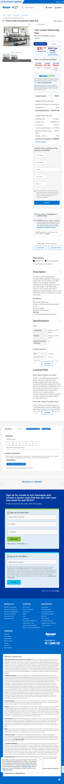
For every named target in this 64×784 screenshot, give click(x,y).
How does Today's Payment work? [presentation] (46, 402)
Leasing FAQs (40, 369)
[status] (32, 499)
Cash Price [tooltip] (38, 125)
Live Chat (25, 618)
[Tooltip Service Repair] (58, 261)
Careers (58, 1)
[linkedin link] (58, 643)
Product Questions (12, 453)
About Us (6, 634)
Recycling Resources (47, 620)
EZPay (24, 614)
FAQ (24, 616)
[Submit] (23, 7)
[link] (41, 24)
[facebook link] (46, 643)
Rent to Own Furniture (10, 607)
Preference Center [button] (7, 770)
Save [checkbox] (58, 20)
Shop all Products (9, 618)
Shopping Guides (46, 609)
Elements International (13, 18)
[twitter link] (48, 643)
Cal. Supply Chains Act (48, 611)
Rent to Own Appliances (10, 611)
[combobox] (32, 7)
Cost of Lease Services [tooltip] (42, 128)
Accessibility (45, 607)
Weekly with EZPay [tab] (40, 44)
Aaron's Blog (7, 636)
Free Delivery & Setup (47, 614)
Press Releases (8, 647)
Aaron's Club (26, 607)
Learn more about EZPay (45, 82)
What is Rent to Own (28, 623)
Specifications (41, 320)
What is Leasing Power (29, 625)
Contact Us (26, 611)
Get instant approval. (11, 1)
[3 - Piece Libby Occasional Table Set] (6, 57)
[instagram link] (56, 643)
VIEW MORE (47, 363)
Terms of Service (11, 543)
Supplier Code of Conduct (49, 623)
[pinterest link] (51, 643)
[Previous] (2, 484)
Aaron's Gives (8, 638)
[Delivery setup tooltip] (42, 261)
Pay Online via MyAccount (30, 620)
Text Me (14, 582)
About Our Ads (8, 641)
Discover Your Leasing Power (31, 627)
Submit (47, 202)
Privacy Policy (21, 543)
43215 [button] (47, 233)
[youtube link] (53, 643)
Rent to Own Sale (9, 616)
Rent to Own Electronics (10, 609)
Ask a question (46, 428)
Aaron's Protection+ (28, 609)
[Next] (62, 484)
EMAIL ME (14, 539)
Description (39, 271)
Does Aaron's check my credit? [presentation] (44, 375)
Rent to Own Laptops (10, 614)
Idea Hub (44, 616)
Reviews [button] (27, 429)
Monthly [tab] (54, 44)
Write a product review (33, 428)
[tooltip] (43, 139)
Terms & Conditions (40, 141)
